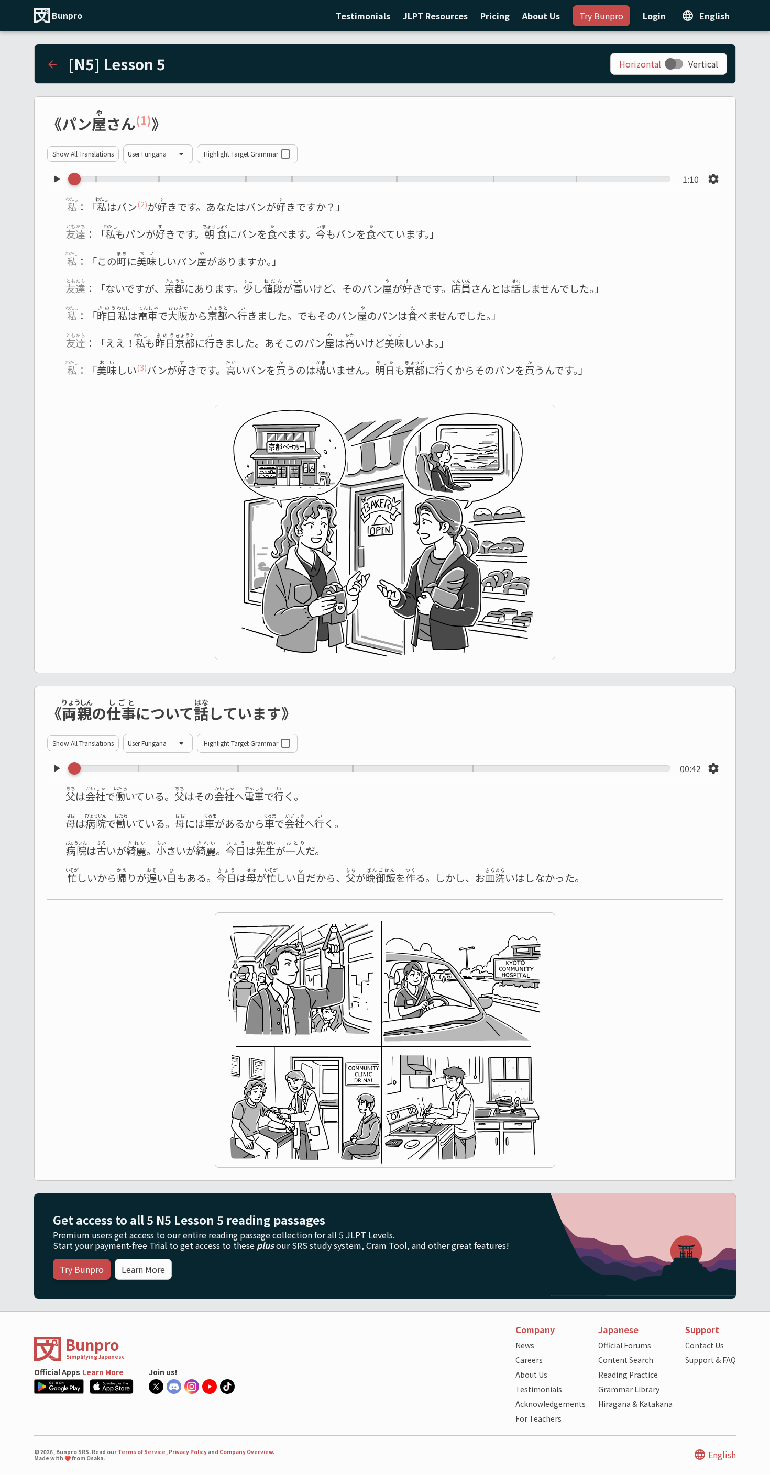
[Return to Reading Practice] (52, 64)
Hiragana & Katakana (635, 1404)
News (524, 1345)
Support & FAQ (710, 1360)
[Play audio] (56, 179)
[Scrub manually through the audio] (372, 179)
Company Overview (246, 1452)
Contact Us (704, 1345)
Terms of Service (142, 1452)
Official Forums (624, 1345)
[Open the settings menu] (713, 179)
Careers (529, 1360)
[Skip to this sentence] (52, 207)
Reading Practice (628, 1374)
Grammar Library (628, 1389)
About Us (531, 1374)
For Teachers (538, 1418)
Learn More (103, 1372)
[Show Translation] (175, 124)
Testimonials (538, 1389)
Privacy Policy (188, 1452)
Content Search (625, 1360)
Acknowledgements (550, 1404)
